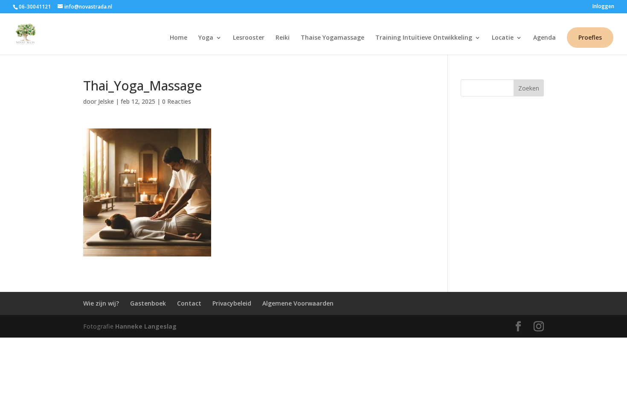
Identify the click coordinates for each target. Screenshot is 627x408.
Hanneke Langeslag (146, 326)
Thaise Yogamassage (332, 38)
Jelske (106, 101)
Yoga (205, 38)
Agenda (544, 38)
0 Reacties (176, 101)
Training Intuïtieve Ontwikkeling (423, 38)
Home (178, 38)
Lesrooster (248, 38)
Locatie (503, 38)
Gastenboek (148, 303)
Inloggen (603, 7)
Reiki (283, 38)
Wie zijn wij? (101, 303)
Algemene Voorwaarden (298, 303)
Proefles (590, 37)
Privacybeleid (231, 303)
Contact (189, 303)
